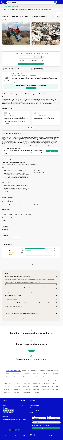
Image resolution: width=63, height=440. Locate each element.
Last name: (49, 416)
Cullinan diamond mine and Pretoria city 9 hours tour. (27, 376)
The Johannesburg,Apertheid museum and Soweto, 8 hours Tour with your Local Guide (8, 373)
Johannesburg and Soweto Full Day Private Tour (17, 376)
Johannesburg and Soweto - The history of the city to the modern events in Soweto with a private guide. (8, 392)
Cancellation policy (57, 435)
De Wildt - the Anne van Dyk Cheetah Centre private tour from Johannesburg (37, 392)
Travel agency (21, 403)
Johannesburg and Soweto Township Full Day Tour (46, 389)
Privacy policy (49, 435)
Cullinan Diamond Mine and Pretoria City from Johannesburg (27, 389)
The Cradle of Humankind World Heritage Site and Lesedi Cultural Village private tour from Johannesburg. (17, 383)
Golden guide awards (34, 405)
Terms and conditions (41, 435)
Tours (5, 9)
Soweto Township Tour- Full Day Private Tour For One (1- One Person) (37, 380)
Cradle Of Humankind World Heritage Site (46, 383)
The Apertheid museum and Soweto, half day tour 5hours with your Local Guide (56, 373)
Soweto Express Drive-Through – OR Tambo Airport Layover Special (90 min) (56, 386)
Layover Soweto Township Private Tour (37, 373)
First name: (34, 416)
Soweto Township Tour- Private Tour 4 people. (8, 383)
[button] (16, 33)
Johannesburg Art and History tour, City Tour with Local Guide (46, 380)
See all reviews (31, 127)
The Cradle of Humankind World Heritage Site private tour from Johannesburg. (46, 373)
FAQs (3, 403)
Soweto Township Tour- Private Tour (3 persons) (17, 373)
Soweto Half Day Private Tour (37, 386)
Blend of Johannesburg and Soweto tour (8, 386)
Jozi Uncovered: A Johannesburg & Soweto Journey (17, 380)
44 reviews (10, 254)
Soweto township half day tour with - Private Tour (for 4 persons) (56, 389)
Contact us (4, 405)
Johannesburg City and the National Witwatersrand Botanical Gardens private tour (37, 383)
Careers (32, 412)
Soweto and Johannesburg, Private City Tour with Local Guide (17, 389)
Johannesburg (18, 9)
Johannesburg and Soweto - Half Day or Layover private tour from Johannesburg (8, 380)
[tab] (13, 370)
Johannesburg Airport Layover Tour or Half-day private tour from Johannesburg (27, 373)
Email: (33, 420)
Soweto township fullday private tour (37, 376)
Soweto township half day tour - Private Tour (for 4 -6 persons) (8, 376)
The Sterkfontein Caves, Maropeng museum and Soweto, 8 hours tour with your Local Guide (17, 386)
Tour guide (21, 405)
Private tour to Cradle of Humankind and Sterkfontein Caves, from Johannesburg (56, 383)
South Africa (11, 9)
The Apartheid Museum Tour (27, 392)
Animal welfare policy (34, 410)
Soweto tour (6, 389)
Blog (31, 403)
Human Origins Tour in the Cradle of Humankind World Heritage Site (27, 383)
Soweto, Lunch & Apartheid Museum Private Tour (27, 380)
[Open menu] (60, 2)
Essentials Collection (34, 407)
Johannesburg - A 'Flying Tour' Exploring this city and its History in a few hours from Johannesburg (46, 376)
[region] (31, 118)
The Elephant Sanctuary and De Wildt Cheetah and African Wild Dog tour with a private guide (56, 380)
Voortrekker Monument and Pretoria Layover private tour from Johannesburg (17, 392)
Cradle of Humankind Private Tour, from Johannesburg (37, 389)
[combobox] (37, 60)
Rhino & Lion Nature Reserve (46, 386)
